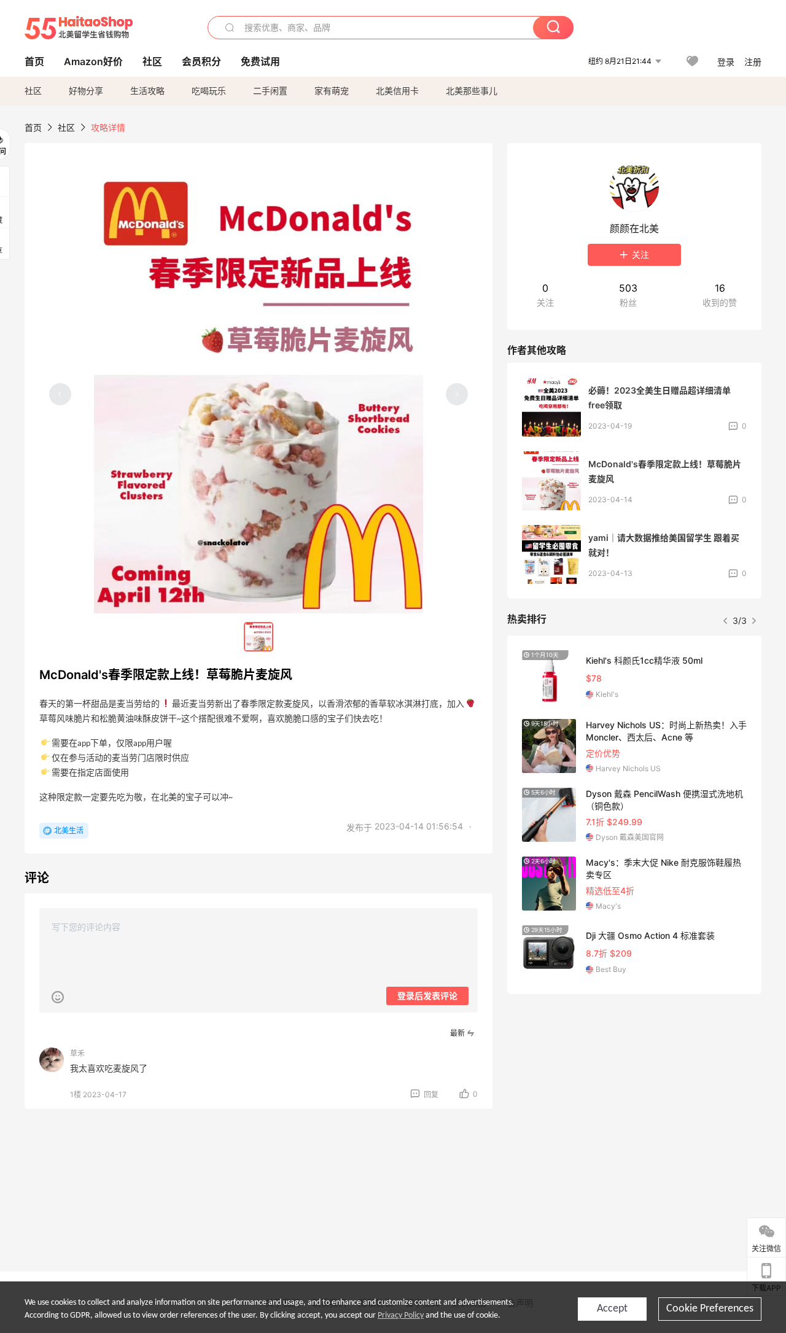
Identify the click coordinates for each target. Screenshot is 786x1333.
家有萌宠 (331, 90)
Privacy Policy (401, 1315)
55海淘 (79, 27)
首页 (33, 127)
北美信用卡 (397, 90)
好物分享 (86, 90)
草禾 (77, 1053)
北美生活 (69, 830)
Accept (612, 1309)
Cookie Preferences (709, 1309)
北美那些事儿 (471, 90)
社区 (33, 90)
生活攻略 (147, 90)
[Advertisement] (634, 1095)
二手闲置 (270, 90)
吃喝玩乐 (209, 90)
